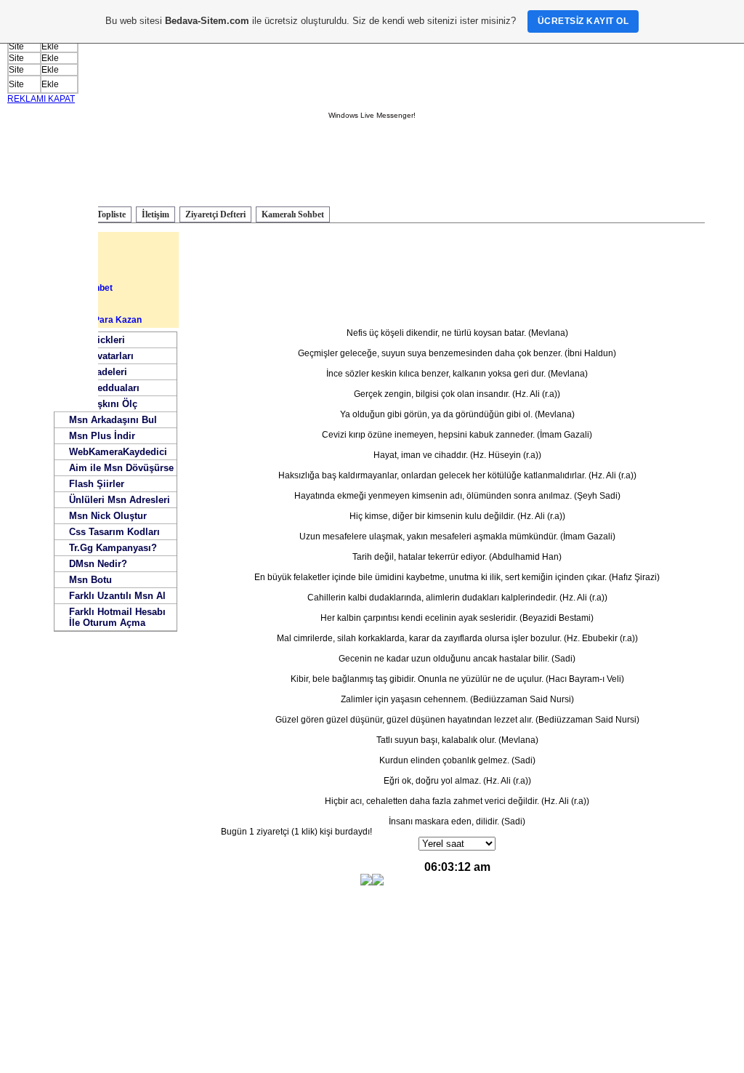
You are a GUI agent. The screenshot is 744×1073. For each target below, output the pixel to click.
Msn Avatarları (101, 355)
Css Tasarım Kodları (114, 531)
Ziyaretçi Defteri (215, 214)
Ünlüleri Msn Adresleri (119, 499)
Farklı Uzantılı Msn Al (117, 595)
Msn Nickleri (97, 339)
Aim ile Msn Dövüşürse (121, 467)
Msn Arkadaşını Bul (113, 419)
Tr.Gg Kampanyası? (113, 547)
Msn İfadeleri (98, 371)
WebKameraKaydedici (118, 451)
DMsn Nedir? (98, 563)
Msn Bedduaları (104, 387)
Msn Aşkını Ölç (103, 403)
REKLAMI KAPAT (41, 99)
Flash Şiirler (96, 483)
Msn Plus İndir (102, 435)
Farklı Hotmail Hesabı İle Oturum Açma (117, 617)
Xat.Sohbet (66, 304)
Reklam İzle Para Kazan (93, 320)
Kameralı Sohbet (293, 214)
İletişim (155, 214)
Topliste (111, 214)
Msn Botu (90, 579)
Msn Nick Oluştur (108, 515)
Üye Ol (57, 272)
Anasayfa (64, 240)
